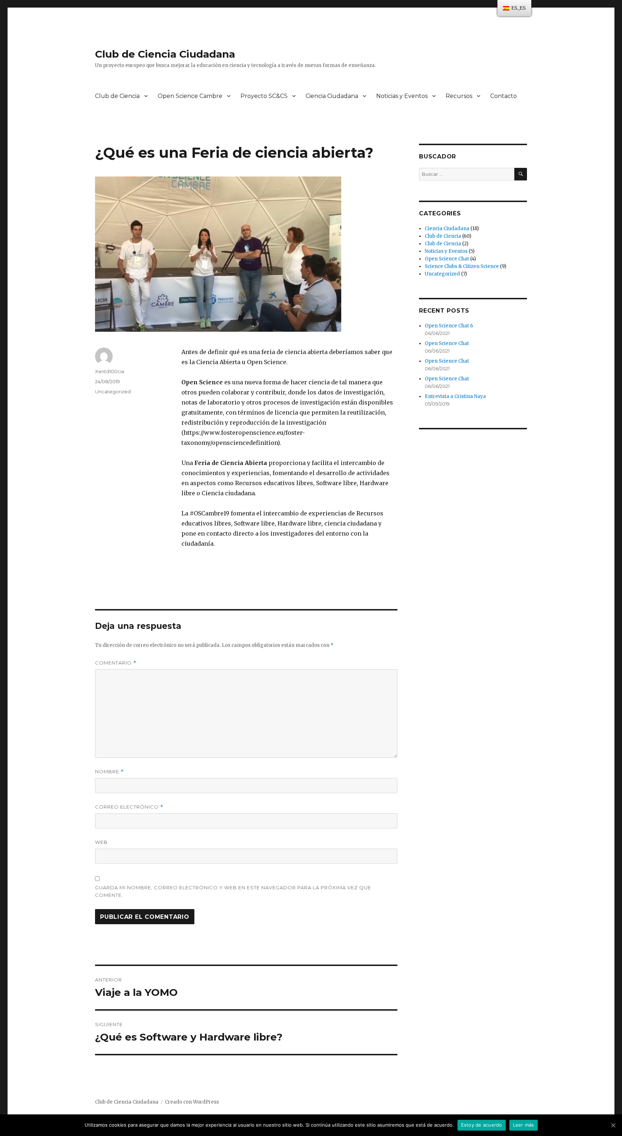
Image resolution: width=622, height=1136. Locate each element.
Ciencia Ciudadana (332, 96)
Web (101, 842)
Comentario (115, 663)
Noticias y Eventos (402, 96)
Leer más (523, 1125)
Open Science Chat (447, 259)
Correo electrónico (129, 807)
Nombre (109, 772)
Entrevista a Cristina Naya (455, 396)
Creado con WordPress (192, 1102)
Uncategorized (113, 391)
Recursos (459, 96)
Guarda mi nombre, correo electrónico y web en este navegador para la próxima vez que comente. (233, 891)
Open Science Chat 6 (449, 326)
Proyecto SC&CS (264, 96)
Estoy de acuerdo (481, 1125)
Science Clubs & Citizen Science (462, 266)
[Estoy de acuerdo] (613, 1125)
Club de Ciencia (117, 96)
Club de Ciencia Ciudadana (165, 54)
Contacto (503, 96)
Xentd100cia (109, 371)
